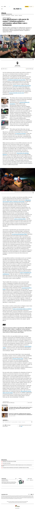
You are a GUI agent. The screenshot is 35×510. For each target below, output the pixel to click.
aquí (21, 426)
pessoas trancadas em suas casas (16, 92)
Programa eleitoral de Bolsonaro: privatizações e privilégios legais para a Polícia (16, 467)
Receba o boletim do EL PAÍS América (9, 402)
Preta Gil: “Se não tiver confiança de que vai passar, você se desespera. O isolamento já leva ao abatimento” (20, 414)
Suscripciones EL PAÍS (11, 502)
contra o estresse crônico (20, 218)
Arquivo (20, 478)
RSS (20, 502)
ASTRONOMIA (12, 15)
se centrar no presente (20, 133)
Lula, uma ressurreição (6, 463)
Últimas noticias (4, 459)
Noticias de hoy (24, 502)
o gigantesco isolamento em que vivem (16, 79)
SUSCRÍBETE (26, 6)
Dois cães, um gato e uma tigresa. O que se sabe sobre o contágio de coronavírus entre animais (4, 117)
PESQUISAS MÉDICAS (7, 15)
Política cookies (19, 501)
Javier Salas (17, 65)
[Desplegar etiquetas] (31, 422)
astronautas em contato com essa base (22, 85)
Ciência (3, 13)
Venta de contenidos (11, 501)
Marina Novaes (10, 409)
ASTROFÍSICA (16, 15)
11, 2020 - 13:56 (17, 66)
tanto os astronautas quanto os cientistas (22, 308)
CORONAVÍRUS (3, 15)
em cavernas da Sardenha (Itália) (19, 234)
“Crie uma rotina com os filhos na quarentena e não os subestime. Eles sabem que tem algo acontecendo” (20, 408)
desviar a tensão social (18, 358)
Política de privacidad (23, 501)
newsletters (4, 478)
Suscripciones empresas (17, 502)
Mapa (27, 501)
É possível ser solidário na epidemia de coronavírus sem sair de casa (4, 128)
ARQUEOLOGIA (20, 15)
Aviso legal (15, 501)
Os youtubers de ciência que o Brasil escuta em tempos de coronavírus (4, 106)
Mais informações (5, 426)
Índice (22, 502)
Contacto (8, 501)
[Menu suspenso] (2, 9)
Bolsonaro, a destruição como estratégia (9, 461)
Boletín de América (5, 480)
